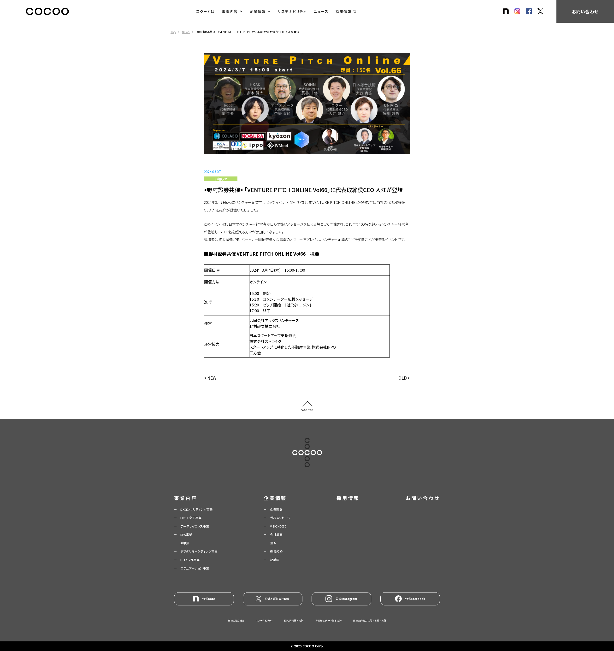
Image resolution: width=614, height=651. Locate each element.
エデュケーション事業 (194, 568)
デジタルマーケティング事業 (199, 551)
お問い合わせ (585, 11)
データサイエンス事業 (194, 526)
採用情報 (343, 11)
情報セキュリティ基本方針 (328, 620)
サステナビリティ (291, 11)
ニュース (320, 11)
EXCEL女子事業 (190, 518)
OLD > (404, 378)
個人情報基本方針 (293, 620)
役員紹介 (276, 551)
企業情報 (258, 11)
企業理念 (276, 509)
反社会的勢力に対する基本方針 (369, 620)
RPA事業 (186, 534)
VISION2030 (278, 526)
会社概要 (276, 534)
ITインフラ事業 (190, 559)
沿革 (273, 543)
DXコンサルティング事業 (196, 509)
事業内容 (230, 11)
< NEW (210, 378)
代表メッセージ (280, 518)
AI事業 (184, 543)
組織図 (274, 559)
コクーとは (205, 11)
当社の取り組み (236, 620)
